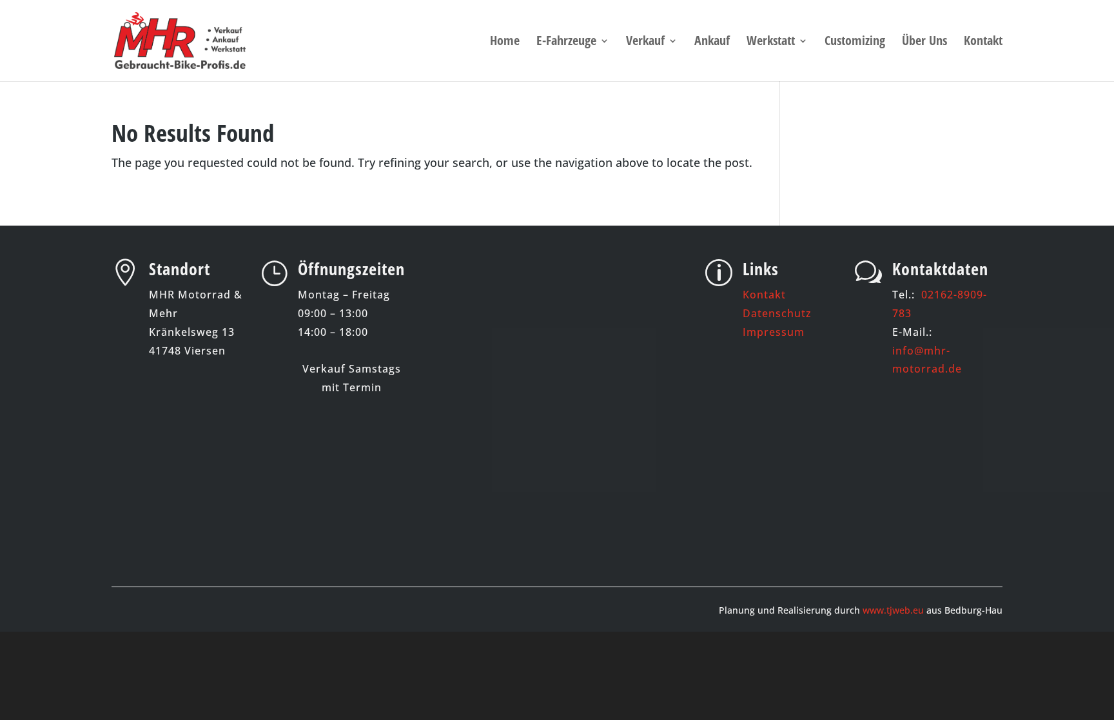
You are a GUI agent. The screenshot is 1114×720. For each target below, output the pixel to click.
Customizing (855, 42)
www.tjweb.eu (893, 610)
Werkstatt (771, 42)
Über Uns (924, 42)
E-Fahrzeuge (566, 42)
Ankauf (712, 42)
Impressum (774, 332)
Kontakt (983, 42)
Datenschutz (777, 313)
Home (505, 42)
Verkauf (645, 42)
